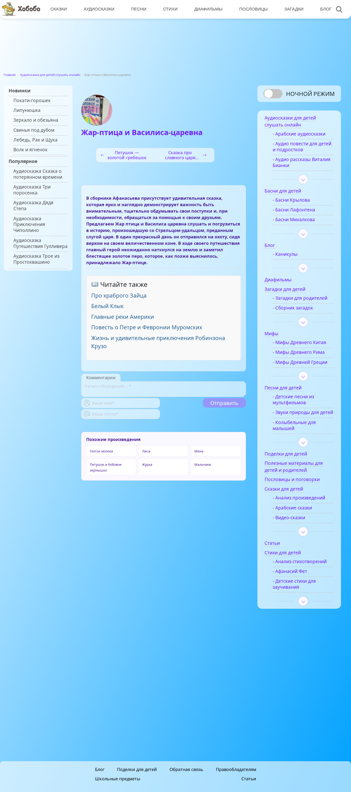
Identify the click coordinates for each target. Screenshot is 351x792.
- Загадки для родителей (300, 298)
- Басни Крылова (291, 200)
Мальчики (202, 464)
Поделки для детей (137, 769)
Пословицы (253, 9)
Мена (198, 451)
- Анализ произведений (299, 498)
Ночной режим (310, 94)
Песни (138, 9)
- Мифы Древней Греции (300, 362)
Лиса (146, 451)
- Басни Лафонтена (294, 210)
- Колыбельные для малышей (294, 425)
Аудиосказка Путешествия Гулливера (40, 243)
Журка (147, 464)
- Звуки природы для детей (303, 412)
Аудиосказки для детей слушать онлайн (50, 75)
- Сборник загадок (293, 308)
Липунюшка (27, 110)
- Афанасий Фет (290, 571)
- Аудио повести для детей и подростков (302, 147)
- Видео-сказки (289, 518)
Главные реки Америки (122, 316)
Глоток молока (101, 451)
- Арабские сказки (292, 508)
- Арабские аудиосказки (299, 134)
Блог (326, 9)
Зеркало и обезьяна (35, 120)
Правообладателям (236, 769)
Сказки (58, 9)
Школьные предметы (117, 779)
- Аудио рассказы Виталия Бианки (301, 162)
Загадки (293, 9)
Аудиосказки (99, 9)
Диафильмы (208, 9)
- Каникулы (285, 254)
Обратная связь (186, 769)
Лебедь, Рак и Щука (35, 140)
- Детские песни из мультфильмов (293, 400)
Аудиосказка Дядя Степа (33, 206)
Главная (10, 75)
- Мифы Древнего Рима (299, 352)
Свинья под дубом (33, 130)
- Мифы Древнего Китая (299, 343)
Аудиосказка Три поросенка (32, 190)
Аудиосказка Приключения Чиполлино (29, 225)
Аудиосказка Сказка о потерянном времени (37, 174)
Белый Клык (107, 306)
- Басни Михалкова (294, 220)
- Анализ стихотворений (300, 562)
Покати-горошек (32, 101)
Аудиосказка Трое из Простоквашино (36, 259)
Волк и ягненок (30, 150)
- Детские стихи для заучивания (294, 584)
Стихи (170, 9)
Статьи (248, 779)
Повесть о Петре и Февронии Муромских (146, 327)
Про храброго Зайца (119, 295)
